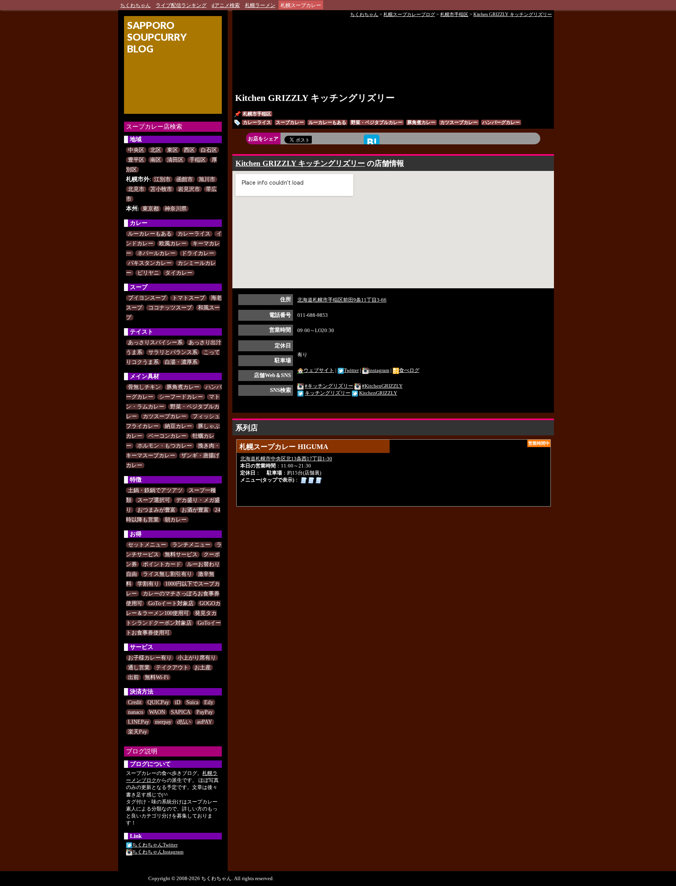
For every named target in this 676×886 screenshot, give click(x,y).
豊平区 (136, 160)
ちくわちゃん (135, 5)
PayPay (204, 712)
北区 (155, 150)
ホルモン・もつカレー (164, 446)
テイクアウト (172, 667)
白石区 (209, 150)
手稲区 (197, 160)
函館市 (184, 179)
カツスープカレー (165, 416)
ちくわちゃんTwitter (155, 845)
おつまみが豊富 (156, 510)
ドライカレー (198, 253)
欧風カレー (173, 243)
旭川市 (207, 179)
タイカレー (178, 273)
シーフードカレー (181, 397)
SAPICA (181, 712)
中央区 (136, 150)
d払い (184, 722)
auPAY (204, 722)
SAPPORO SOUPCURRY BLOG (157, 36)
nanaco (135, 712)
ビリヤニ (148, 273)
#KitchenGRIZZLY (382, 386)
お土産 (202, 667)
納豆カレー (178, 426)
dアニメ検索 (226, 5)
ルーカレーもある (150, 234)
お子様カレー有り (150, 658)
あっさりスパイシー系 (155, 342)
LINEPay (138, 722)
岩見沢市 (189, 189)
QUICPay (158, 702)
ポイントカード (162, 564)
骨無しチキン (144, 387)
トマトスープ (188, 298)
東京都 (150, 209)
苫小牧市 (161, 189)
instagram (379, 370)
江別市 (162, 179)
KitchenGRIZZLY (378, 393)
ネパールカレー (156, 253)
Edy (208, 702)
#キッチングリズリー (329, 386)
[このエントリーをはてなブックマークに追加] (371, 142)
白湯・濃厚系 (181, 362)
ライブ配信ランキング (181, 5)
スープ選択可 (153, 500)
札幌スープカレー (300, 5)
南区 (155, 160)
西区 (189, 150)
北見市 (136, 189)
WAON (157, 712)
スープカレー (290, 122)
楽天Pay (137, 732)
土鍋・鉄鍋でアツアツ (155, 490)
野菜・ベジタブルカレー (377, 122)
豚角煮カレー (183, 387)
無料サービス (181, 554)
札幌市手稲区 (257, 114)
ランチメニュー (191, 545)
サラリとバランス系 (173, 352)
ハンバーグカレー (501, 122)
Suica (192, 702)
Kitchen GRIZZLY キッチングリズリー (315, 98)
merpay (163, 722)
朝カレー (176, 520)
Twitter (351, 370)
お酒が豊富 (195, 510)
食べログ (409, 370)
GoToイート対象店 (171, 603)
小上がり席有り (197, 658)
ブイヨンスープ (147, 298)
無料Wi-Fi (157, 677)
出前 (133, 677)
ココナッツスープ (170, 308)
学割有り (148, 584)
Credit (135, 702)
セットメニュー (147, 545)
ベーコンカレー (167, 436)
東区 (172, 150)
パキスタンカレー (150, 263)
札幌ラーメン (260, 5)
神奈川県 (176, 209)
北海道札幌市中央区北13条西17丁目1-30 (286, 459)
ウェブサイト (319, 370)
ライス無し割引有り (167, 574)
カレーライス (194, 234)
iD (177, 702)
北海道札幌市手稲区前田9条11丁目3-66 (342, 300)
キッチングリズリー (328, 393)
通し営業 (139, 667)
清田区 (175, 160)
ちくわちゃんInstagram (157, 852)
